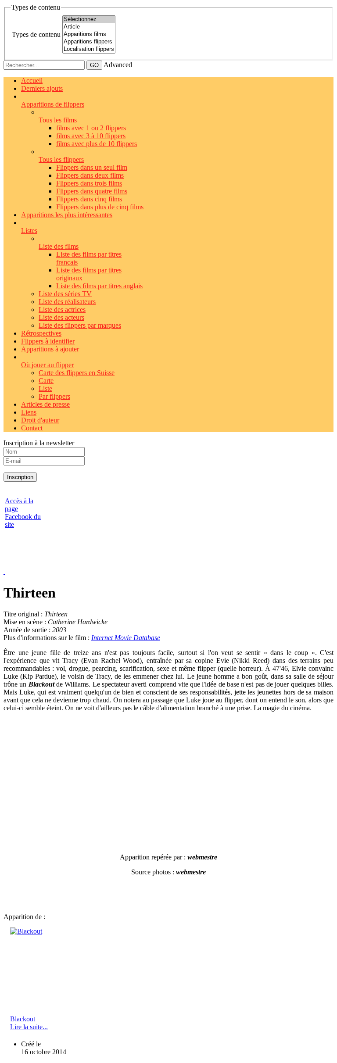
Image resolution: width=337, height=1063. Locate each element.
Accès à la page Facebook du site (23, 512)
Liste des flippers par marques (80, 325)
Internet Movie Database (125, 637)
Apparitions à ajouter (50, 349)
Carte (46, 380)
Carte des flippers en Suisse (77, 372)
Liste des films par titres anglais (99, 286)
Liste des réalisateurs (67, 301)
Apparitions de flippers (52, 104)
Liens (28, 412)
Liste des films (59, 246)
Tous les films (58, 120)
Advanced (118, 64)
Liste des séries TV (65, 293)
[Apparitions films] (89, 34)
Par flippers (54, 396)
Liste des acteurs (61, 317)
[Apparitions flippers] (89, 42)
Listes (29, 230)
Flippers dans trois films (89, 183)
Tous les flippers (61, 159)
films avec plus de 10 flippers (96, 143)
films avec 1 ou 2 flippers (91, 128)
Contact (32, 428)
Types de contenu (36, 34)
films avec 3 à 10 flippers (90, 136)
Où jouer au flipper (47, 365)
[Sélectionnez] (89, 19)
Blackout (22, 1019)
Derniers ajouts (42, 88)
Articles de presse (45, 404)
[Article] (89, 27)
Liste (45, 388)
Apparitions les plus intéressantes (66, 214)
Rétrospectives (41, 333)
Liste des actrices (62, 309)
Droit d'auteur (40, 420)
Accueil (32, 80)
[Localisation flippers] (89, 49)
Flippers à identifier (48, 341)
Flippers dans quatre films (91, 191)
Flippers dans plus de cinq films (99, 207)
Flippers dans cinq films (89, 199)
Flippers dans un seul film (91, 167)
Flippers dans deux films (90, 175)
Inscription (20, 477)
